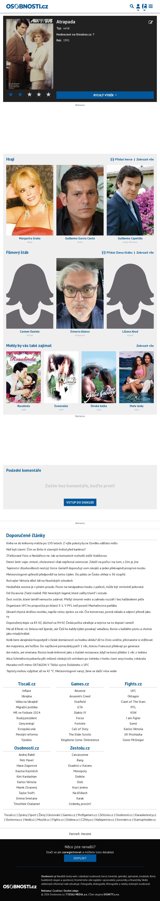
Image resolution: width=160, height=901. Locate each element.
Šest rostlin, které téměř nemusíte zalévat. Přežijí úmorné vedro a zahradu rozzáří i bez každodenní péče (75, 599)
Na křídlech (80, 793)
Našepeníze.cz (104, 819)
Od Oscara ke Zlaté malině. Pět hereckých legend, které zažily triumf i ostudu (56, 593)
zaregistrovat (72, 852)
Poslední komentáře (23, 470)
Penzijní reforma (27, 734)
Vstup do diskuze (80, 502)
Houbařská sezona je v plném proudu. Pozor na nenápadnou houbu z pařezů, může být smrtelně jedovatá (74, 587)
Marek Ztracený (26, 787)
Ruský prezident (26, 718)
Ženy (42, 815)
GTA (80, 707)
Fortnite (80, 723)
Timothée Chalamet (26, 804)
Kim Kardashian (27, 776)
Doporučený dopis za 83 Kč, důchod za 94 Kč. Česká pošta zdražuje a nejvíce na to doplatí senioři (70, 623)
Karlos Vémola (133, 729)
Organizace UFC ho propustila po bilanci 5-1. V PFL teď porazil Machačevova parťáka (61, 605)
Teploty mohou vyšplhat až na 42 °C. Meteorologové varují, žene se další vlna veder (61, 671)
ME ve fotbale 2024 (26, 712)
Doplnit (80, 858)
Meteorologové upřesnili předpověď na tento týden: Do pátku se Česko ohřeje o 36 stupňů (65, 574)
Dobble (80, 776)
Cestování (53, 815)
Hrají (10, 159)
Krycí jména (80, 787)
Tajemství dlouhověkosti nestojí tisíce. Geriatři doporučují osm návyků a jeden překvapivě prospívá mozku (75, 568)
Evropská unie (27, 729)
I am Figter (133, 718)
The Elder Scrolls (80, 734)
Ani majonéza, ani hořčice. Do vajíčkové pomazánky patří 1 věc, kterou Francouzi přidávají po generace (73, 646)
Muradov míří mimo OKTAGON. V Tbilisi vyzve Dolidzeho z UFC (47, 665)
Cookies (57, 890)
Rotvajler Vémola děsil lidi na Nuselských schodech (39, 580)
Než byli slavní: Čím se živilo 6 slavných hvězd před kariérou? (46, 549)
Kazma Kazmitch (26, 771)
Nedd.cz (29, 819)
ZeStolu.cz (106, 815)
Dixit (80, 782)
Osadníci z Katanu (80, 765)
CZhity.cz (87, 819)
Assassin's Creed (79, 696)
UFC (133, 691)
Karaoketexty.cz (145, 815)
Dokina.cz (72, 819)
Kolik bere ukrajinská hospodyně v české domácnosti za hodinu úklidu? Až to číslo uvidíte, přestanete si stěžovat (79, 640)
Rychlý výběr (103, 95)
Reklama (46, 890)
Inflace (26, 691)
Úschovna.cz (14, 819)
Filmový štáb (17, 252)
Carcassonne (80, 755)
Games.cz (80, 684)
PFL (133, 707)
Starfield (80, 702)
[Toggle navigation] (151, 6)
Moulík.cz (43, 819)
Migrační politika (26, 707)
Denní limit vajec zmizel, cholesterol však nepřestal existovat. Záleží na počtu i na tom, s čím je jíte (72, 562)
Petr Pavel (27, 760)
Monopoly (80, 771)
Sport (32, 815)
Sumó (133, 723)
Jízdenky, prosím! (80, 804)
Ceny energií (26, 723)
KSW (133, 712)
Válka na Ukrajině (27, 702)
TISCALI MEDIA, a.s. (77, 894)
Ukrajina (26, 696)
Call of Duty (80, 729)
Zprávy (22, 815)
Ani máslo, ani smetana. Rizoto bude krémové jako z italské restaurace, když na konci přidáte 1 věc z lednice (76, 652)
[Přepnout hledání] (132, 6)
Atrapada (65, 22)
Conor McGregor (133, 740)
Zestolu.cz (80, 748)
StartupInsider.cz (145, 819)
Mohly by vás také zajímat (29, 345)
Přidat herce (123, 159)
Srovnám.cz (124, 819)
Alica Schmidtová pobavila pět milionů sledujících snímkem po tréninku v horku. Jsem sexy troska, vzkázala (76, 658)
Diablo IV (80, 712)
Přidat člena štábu (119, 252)
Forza (80, 718)
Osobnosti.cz (26, 748)
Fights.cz (133, 684)
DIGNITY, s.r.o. (111, 894)
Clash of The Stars (133, 702)
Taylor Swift (27, 793)
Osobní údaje (71, 890)
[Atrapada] (29, 54)
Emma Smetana (26, 798)
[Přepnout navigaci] (138, 6)
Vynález (26, 740)
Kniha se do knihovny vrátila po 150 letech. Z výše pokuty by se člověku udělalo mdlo (61, 543)
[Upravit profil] (151, 22)
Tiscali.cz (27, 684)
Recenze (80, 691)
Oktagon (133, 696)
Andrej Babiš (27, 755)
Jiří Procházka (133, 734)
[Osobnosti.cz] (27, 6)
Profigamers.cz (87, 815)
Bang (80, 760)
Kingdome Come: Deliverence (80, 740)
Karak (80, 798)
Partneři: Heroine (80, 834)
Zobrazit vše (145, 159)
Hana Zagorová (27, 765)
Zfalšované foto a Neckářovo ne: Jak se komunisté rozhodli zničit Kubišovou (56, 556)
